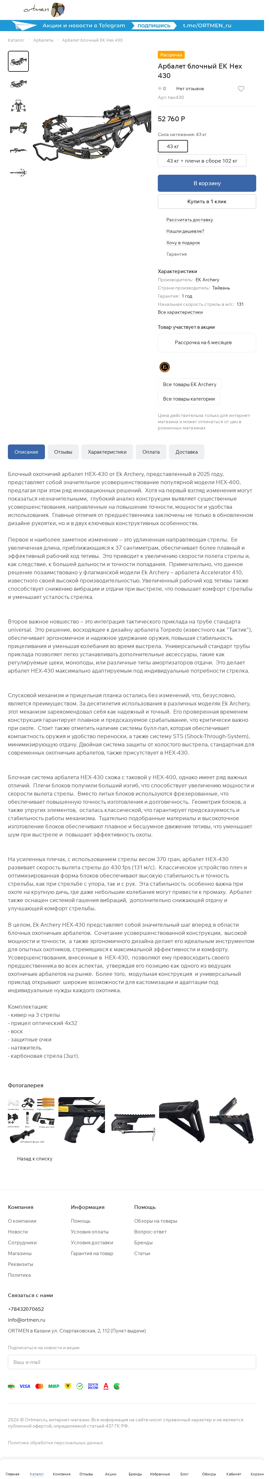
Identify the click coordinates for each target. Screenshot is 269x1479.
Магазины (19, 1253)
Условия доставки (92, 1242)
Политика (19, 1275)
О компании (22, 1221)
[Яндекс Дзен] (213, 1386)
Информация (88, 1207)
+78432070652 (26, 1309)
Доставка (187, 452)
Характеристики (107, 452)
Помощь (80, 1221)
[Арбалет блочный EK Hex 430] (31, 1120)
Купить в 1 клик (207, 201)
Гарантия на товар (92, 1253)
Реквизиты (20, 1264)
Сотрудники (22, 1242)
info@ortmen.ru (26, 1320)
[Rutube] (226, 1386)
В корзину (207, 183)
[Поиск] (201, 10)
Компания (20, 1207)
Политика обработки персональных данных (55, 1443)
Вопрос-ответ (150, 1232)
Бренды (143, 1242)
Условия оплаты (90, 1232)
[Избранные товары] (236, 10)
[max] (252, 1386)
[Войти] (219, 10)
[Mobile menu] (10, 9)
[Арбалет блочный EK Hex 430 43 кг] (91, 130)
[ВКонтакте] (160, 1386)
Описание (26, 452)
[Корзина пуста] (253, 10)
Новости (18, 1232)
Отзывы (63, 452)
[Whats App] (200, 1386)
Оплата (151, 452)
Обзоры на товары (155, 1221)
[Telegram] (173, 1386)
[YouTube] (187, 1386)
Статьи (142, 1253)
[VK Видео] (239, 1386)
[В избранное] (241, 89)
